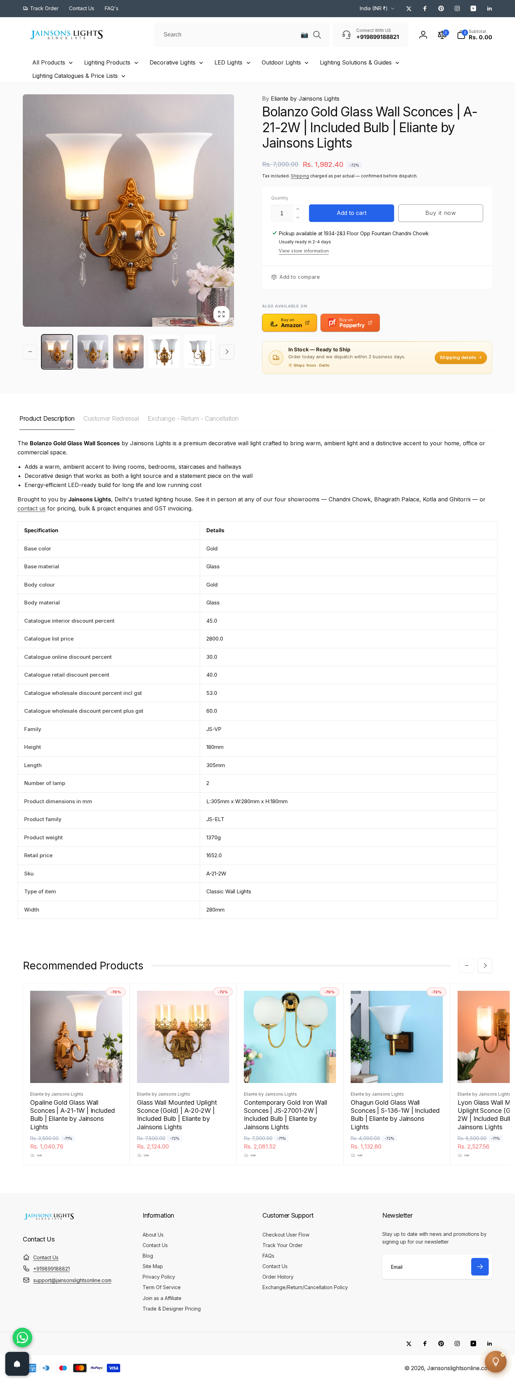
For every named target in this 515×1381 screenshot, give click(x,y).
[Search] (317, 35)
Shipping (300, 175)
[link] (41, 8)
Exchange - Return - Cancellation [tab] (193, 418)
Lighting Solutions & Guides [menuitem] (356, 62)
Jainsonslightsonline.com (459, 1368)
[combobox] (241, 34)
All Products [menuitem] (48, 62)
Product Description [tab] (47, 418)
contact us (32, 508)
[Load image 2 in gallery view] (92, 352)
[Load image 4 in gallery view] (164, 352)
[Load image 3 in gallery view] (128, 352)
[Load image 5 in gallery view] (199, 352)
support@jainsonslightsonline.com (72, 1280)
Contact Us (46, 1257)
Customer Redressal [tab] (111, 418)
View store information (304, 250)
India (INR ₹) (374, 8)
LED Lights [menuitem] (228, 62)
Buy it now (440, 212)
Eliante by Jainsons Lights (300, 98)
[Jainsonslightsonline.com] (49, 1219)
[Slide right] (226, 351)
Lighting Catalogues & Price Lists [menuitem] (75, 75)
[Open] (17, 1364)
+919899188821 (51, 1269)
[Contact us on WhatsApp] (22, 1337)
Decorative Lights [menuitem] (172, 62)
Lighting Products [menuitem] (107, 62)
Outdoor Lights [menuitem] (281, 62)
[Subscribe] (480, 1266)
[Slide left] (30, 351)
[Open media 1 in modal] (128, 210)
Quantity (279, 198)
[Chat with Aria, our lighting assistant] (496, 1362)
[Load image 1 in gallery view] (57, 352)
